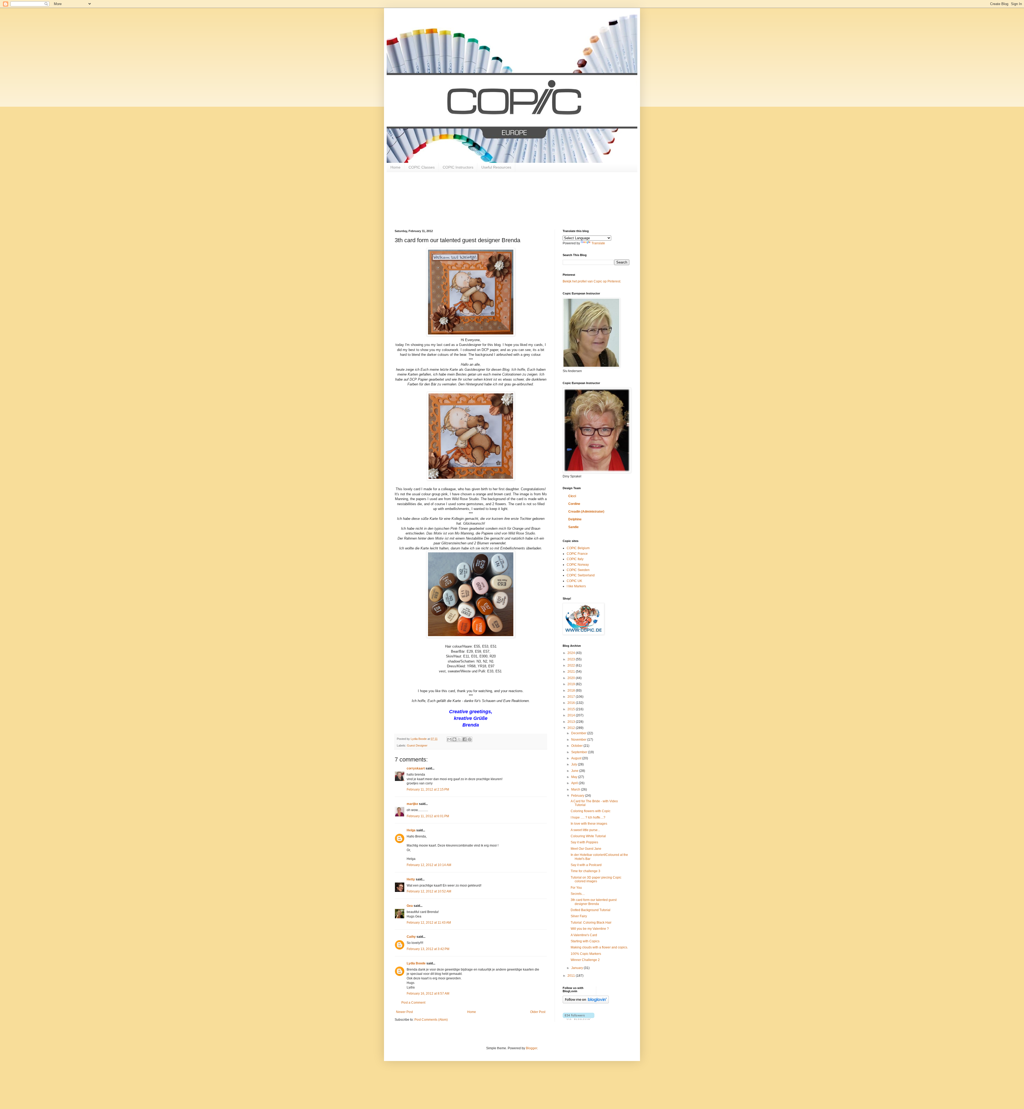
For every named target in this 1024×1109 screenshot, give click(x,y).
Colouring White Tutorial (588, 836)
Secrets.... (578, 894)
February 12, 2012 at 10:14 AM (429, 865)
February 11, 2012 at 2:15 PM (428, 789)
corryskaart (416, 768)
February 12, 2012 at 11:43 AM (429, 922)
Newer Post (404, 1012)
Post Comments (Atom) (431, 1020)
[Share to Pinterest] (469, 739)
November (579, 739)
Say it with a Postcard (586, 865)
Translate (598, 243)
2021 (571, 671)
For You (576, 887)
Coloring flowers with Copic (590, 811)
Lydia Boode (416, 963)
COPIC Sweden (578, 570)
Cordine (574, 504)
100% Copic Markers (586, 954)
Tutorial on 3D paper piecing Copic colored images (596, 879)
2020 (571, 678)
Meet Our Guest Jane (586, 849)
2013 (571, 722)
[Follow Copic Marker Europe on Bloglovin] (586, 1002)
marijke (412, 804)
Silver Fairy (579, 916)
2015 (571, 709)
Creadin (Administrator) (586, 511)
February (578, 795)
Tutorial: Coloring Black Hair (591, 922)
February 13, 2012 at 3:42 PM (428, 949)
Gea (410, 906)
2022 (571, 665)
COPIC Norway (578, 565)
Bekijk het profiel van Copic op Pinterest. (592, 281)
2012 (571, 728)
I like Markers (576, 586)
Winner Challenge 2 (585, 960)
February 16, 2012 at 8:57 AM (428, 993)
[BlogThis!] (454, 739)
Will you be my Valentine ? (590, 929)
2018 (571, 690)
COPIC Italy (575, 559)
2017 (571, 697)
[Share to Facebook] (464, 739)
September (579, 752)
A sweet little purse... (585, 830)
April (575, 783)
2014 (571, 715)
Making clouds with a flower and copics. (599, 947)
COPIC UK (574, 581)
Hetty (411, 879)
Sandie (573, 527)
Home (395, 167)
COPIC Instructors (458, 167)
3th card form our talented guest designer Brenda (594, 901)
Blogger (531, 1048)
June (575, 771)
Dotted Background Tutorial (590, 910)
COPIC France (577, 554)
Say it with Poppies (584, 842)
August (576, 758)
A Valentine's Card (584, 935)
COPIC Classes (422, 167)
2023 (571, 659)
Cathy (411, 937)
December (579, 733)
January (577, 968)
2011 (571, 976)
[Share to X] (459, 739)
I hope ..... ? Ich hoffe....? (588, 817)
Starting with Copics (585, 941)
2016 (571, 703)
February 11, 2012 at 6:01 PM (428, 816)
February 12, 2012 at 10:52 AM (429, 891)
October (577, 746)
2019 (571, 684)
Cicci (572, 496)
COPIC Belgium (578, 548)
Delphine (575, 519)
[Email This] (449, 739)
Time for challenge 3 (585, 871)
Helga (411, 830)
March (576, 789)
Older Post (537, 1012)
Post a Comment (413, 1002)
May (574, 777)
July (574, 764)
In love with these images (589, 823)
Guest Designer (417, 745)
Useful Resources (496, 167)
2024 (571, 653)
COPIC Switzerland (581, 575)
